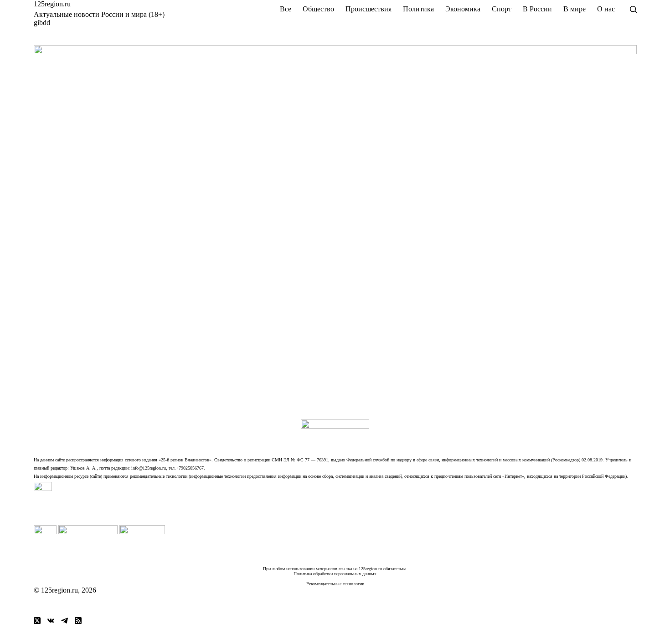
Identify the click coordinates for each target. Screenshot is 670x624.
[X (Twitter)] (37, 620)
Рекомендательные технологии (335, 583)
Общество (318, 9)
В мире (574, 9)
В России (537, 9)
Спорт (501, 9)
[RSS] (78, 620)
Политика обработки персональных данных (335, 573)
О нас (606, 9)
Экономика (462, 9)
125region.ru (52, 4)
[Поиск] (633, 9)
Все (285, 9)
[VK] (50, 620)
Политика (418, 9)
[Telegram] (64, 620)
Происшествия (368, 9)
